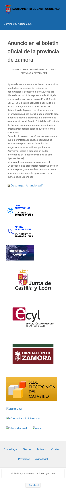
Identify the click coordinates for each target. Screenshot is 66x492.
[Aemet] (37, 428)
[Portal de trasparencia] (20, 231)
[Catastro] (32, 389)
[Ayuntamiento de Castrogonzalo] (33, 8)
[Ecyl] (33, 318)
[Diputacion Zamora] (33, 355)
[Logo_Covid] (20, 252)
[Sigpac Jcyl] (14, 409)
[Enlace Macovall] (17, 428)
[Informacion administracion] (23, 418)
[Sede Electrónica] (20, 210)
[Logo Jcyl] (33, 281)
